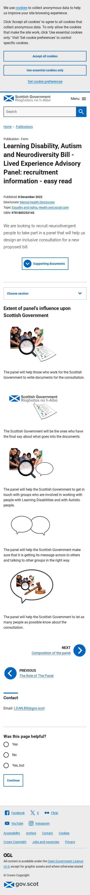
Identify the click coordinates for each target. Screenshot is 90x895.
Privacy (70, 842)
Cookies (64, 833)
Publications (24, 126)
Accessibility (11, 833)
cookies (21, 8)
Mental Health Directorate (37, 202)
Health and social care (54, 207)
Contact (47, 833)
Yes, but (18, 765)
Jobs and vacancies (45, 842)
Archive (31, 833)
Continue (13, 780)
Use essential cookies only (45, 70)
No (14, 755)
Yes (15, 744)
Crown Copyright (14, 842)
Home (7, 126)
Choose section (17, 293)
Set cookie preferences (45, 81)
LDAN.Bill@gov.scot (29, 708)
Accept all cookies (45, 56)
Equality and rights (24, 207)
